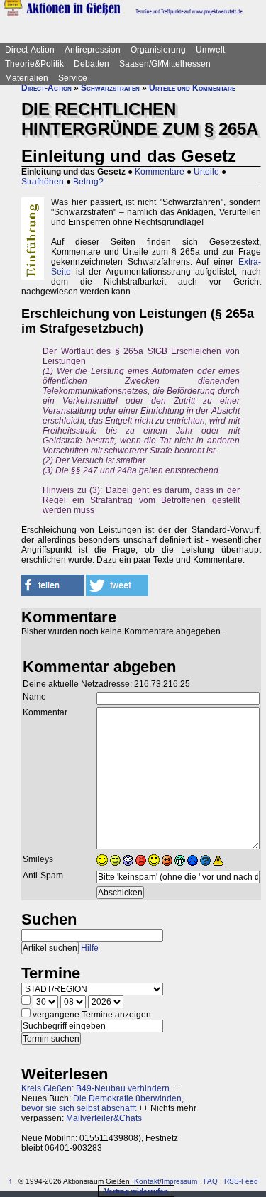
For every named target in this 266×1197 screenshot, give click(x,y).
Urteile (206, 172)
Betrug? (88, 182)
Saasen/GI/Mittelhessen (165, 64)
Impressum (179, 1181)
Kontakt (147, 1181)
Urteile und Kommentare (192, 88)
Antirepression (93, 50)
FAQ (211, 1181)
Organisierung (158, 50)
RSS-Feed (241, 1181)
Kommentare (159, 172)
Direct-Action (30, 50)
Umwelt (210, 50)
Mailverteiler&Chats (104, 1118)
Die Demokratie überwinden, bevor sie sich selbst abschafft (102, 1103)
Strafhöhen (42, 182)
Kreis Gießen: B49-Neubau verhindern (95, 1088)
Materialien (26, 78)
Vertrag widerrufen (136, 1191)
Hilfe (90, 948)
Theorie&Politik (34, 64)
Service (72, 78)
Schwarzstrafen (110, 88)
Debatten (91, 64)
